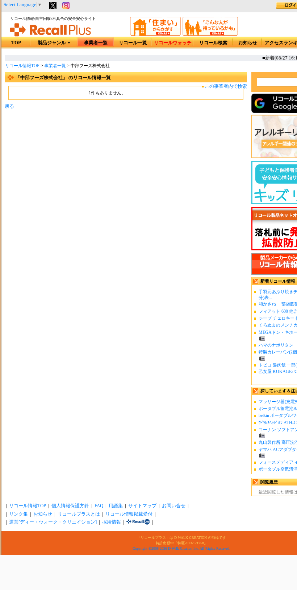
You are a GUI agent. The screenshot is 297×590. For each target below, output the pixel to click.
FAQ (99, 505)
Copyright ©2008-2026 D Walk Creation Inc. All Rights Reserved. (181, 548)
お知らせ (247, 42)
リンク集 (18, 514)
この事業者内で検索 (226, 86)
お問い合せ (173, 505)
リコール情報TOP (22, 65)
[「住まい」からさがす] (155, 34)
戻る (9, 106)
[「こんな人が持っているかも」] (210, 34)
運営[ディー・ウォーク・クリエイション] (53, 522)
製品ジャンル (54, 42)
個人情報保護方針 (70, 505)
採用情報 (111, 522)
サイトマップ (142, 505)
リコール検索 (213, 42)
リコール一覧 (133, 42)
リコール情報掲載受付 (128, 514)
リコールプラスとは (79, 514)
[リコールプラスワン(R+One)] (138, 522)
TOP (16, 42)
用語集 (116, 505)
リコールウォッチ (173, 42)
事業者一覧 (96, 42)
